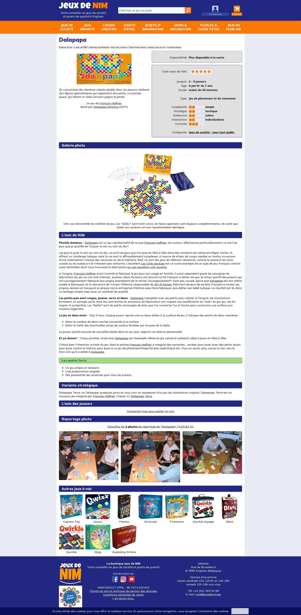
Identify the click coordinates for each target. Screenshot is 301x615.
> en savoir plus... (123, 598)
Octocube (150, 521)
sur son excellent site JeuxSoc (147, 267)
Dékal (229, 521)
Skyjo (97, 552)
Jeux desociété (66, 27)
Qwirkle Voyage (203, 521)
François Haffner (111, 103)
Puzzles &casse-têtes (208, 27)
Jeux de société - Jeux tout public (211, 132)
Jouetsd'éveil (129, 27)
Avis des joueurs (119, 47)
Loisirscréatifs (109, 27)
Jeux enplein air (233, 27)
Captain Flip (71, 521)
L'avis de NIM (80, 47)
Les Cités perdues (153, 263)
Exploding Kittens (124, 552)
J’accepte (240, 611)
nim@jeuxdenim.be (208, 594)
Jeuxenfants (87, 27)
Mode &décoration (180, 27)
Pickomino (177, 521)
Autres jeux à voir (156, 47)
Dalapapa (91, 242)
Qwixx (98, 521)
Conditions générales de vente (123, 594)
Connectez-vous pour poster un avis (150, 411)
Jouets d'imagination (153, 27)
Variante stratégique (99, 47)
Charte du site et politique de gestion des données (123, 591)
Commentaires (174, 47)
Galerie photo (65, 47)
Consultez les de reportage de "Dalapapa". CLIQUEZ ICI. (150, 426)
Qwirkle (71, 552)
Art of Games (163, 284)
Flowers (124, 521)
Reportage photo (137, 47)
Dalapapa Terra (141, 396)
